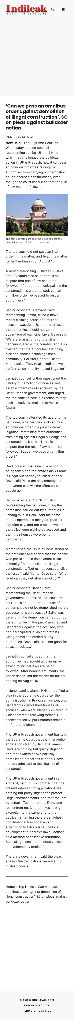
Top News (26, 887)
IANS (9, 136)
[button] (52, 9)
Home (10, 887)
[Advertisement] (37, 58)
